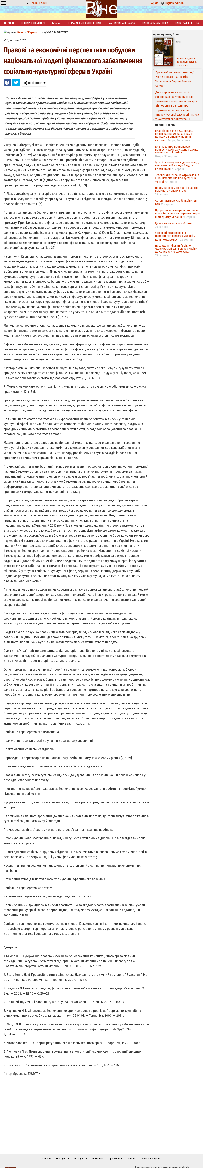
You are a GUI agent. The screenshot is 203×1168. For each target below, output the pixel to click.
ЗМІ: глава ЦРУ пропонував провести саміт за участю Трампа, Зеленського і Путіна (176, 149)
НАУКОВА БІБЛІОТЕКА (187, 23)
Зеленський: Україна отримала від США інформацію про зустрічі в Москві (177, 178)
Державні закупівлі (151, 1158)
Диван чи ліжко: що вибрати (173, 223)
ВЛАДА (56, 23)
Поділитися (34, 83)
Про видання (115, 1158)
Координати (62, 1158)
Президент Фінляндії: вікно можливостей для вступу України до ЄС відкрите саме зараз (176, 248)
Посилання (97, 1158)
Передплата (80, 1158)
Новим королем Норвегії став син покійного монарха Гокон (176, 189)
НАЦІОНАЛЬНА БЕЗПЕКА (155, 23)
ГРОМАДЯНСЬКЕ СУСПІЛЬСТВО (84, 23)
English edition (174, 3)
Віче (20, 32)
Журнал (32, 32)
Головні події (38, 3)
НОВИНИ (9, 23)
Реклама (132, 1158)
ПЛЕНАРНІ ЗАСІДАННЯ (33, 23)
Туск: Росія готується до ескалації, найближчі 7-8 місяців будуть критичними (177, 165)
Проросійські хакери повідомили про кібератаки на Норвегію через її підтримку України (177, 213)
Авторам (46, 1158)
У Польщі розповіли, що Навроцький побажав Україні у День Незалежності (175, 236)
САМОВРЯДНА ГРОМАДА (121, 23)
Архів (154, 3)
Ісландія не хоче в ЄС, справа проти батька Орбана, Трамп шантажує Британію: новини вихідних (174, 135)
